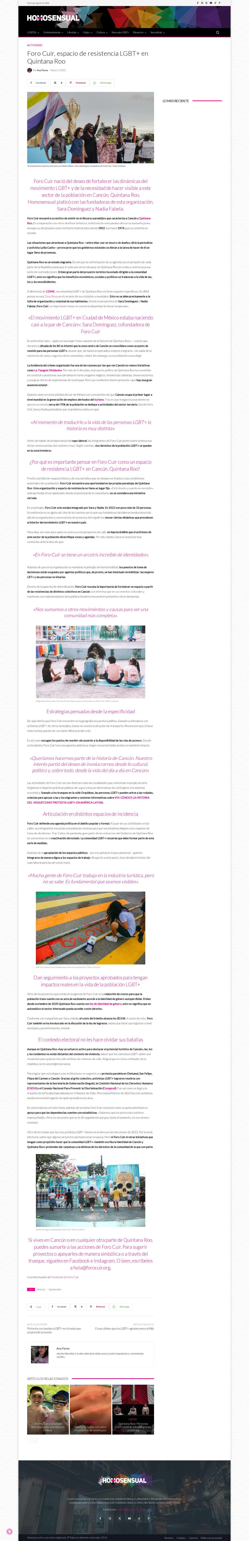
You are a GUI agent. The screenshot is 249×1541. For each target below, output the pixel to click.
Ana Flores (42, 70)
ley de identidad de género (105, 1003)
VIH (117, 797)
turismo (99, 399)
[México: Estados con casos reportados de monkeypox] (91, 1410)
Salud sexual (90, 1422)
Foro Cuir (41, 1289)
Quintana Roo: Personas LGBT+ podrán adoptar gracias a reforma (133, 1427)
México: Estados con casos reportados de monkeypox (90, 1428)
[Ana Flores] (30, 70)
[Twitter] (206, 3)
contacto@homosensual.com (131, 1509)
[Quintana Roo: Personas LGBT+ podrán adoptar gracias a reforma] (133, 1410)
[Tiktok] (139, 1518)
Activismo (34, 45)
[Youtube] (211, 3)
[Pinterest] (219, 3)
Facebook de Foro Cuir (65, 1277)
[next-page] (35, 1440)
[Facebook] (198, 3)
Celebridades (47, 1419)
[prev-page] (29, 1440)
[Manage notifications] (9, 1531)
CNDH (32, 1088)
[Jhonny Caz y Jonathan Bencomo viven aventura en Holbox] (48, 1410)
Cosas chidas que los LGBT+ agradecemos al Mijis (124, 1328)
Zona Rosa (51, 296)
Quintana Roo (55, 1289)
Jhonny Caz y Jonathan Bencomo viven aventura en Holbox (48, 1427)
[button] (217, 32)
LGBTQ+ (133, 1419)
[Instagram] (202, 3)
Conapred (109, 1088)
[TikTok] (215, 3)
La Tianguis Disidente (47, 370)
